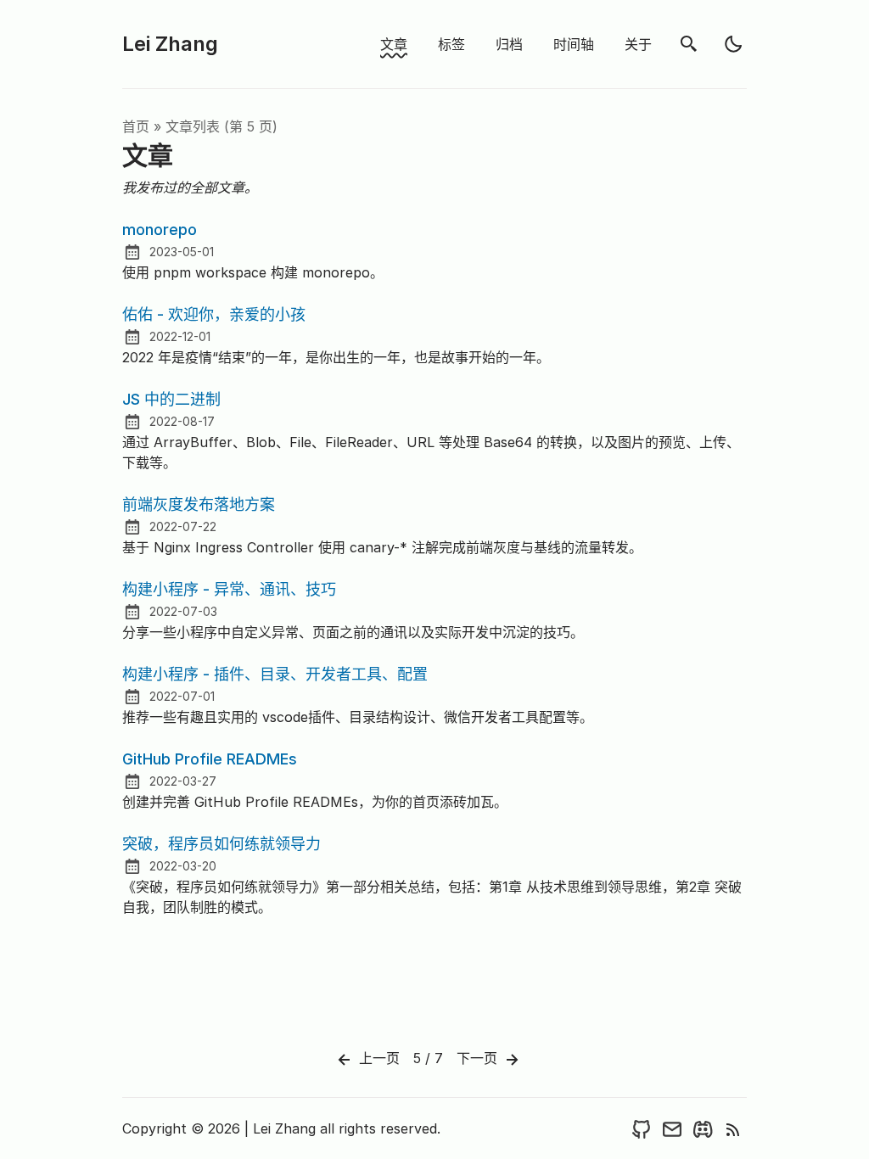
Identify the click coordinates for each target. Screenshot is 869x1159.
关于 (638, 44)
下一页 (479, 1058)
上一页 (377, 1058)
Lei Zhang (170, 43)
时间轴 (573, 44)
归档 (509, 44)
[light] (733, 44)
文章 (393, 44)
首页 (135, 126)
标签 (451, 44)
